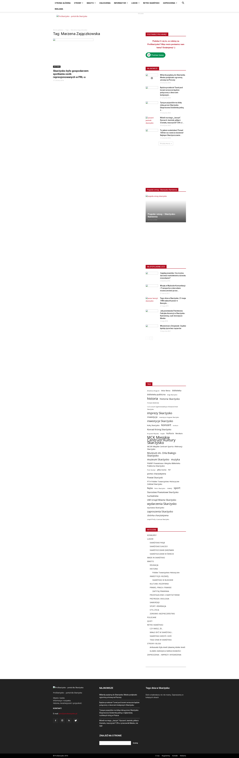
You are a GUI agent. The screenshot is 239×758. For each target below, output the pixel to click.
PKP (169, 470)
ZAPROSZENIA (169, 3)
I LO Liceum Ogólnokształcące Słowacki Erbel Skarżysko (162, 408)
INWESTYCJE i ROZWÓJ (159, 576)
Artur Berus (165, 390)
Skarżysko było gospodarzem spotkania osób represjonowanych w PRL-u (71, 74)
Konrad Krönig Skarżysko (159, 429)
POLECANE (151, 617)
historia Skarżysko (170, 398)
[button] (183, 3)
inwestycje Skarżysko (160, 421)
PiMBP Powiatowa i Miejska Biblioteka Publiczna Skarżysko (163, 464)
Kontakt (175, 756)
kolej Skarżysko (153, 425)
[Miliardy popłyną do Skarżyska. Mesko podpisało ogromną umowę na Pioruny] (152, 78)
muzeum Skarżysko (158, 459)
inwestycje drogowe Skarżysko (169, 417)
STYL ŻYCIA (154, 610)
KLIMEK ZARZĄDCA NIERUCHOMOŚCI (165, 651)
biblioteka (176, 390)
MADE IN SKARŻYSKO (156, 557)
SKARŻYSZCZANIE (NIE (159, 550)
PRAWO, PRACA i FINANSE (160, 587)
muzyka (175, 459)
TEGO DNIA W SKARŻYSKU (161, 640)
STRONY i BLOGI (154, 643)
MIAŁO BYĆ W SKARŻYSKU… (161, 632)
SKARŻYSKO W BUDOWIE (162, 580)
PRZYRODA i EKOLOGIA (159, 598)
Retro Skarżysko (159, 488)
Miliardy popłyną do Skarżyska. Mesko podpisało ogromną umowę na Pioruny (172, 77)
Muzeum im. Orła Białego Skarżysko (161, 454)
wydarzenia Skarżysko (162, 503)
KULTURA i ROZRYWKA (159, 584)
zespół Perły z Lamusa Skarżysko (158, 519)
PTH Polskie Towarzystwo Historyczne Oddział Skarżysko (163, 482)
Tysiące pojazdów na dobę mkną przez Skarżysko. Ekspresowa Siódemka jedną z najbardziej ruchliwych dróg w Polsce (119, 712)
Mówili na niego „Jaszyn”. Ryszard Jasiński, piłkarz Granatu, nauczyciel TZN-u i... (172, 120)
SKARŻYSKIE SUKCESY (159, 546)
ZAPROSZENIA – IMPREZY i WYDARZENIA (164, 655)
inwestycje (152, 417)
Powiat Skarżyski (155, 477)
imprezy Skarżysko (159, 413)
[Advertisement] (140, 20)
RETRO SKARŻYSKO (151, 3)
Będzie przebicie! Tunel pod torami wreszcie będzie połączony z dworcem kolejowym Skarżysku (119, 703)
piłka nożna (161, 470)
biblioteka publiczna (156, 394)
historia (152, 398)
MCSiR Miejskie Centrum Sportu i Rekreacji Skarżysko (164, 447)
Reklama (183, 756)
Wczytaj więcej (165, 143)
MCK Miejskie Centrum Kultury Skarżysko (161, 440)
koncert (166, 425)
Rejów (150, 488)
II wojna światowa (153, 403)
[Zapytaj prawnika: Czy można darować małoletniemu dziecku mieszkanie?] (152, 276)
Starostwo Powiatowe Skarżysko (163, 492)
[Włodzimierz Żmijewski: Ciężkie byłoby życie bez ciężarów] (152, 329)
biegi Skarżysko (172, 395)
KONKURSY (151, 535)
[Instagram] (62, 720)
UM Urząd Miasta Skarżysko (161, 500)
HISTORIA (57, 66)
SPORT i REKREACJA (158, 606)
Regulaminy (166, 756)
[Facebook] (55, 720)
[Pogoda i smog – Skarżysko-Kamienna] (166, 208)
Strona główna (58, 30)
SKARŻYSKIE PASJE (157, 542)
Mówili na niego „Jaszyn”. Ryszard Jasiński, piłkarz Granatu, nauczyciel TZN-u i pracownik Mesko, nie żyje (119, 723)
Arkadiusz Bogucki (153, 391)
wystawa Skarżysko (155, 507)
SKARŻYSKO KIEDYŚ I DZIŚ (161, 636)
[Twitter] (75, 720)
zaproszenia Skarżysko (160, 511)
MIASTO (90, 3)
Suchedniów (152, 496)
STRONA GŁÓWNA (63, 3)
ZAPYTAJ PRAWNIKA (160, 591)
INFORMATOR (120, 3)
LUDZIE (134, 3)
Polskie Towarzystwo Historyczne (165, 572)
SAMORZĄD (155, 602)
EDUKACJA (154, 565)
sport (177, 488)
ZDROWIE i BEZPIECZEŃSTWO (162, 613)
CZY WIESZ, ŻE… (156, 628)
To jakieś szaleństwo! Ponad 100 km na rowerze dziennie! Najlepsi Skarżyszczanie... (171, 132)
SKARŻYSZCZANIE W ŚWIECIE (162, 554)
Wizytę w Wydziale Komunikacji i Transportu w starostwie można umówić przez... (172, 288)
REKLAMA (59, 9)
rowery (169, 488)
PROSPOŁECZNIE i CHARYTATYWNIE (165, 595)
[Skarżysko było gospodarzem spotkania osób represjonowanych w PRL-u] (73, 53)
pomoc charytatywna (156, 473)
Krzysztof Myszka (153, 433)
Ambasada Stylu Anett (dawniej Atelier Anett (167, 647)
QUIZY (149, 621)
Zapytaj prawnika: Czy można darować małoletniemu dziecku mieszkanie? (173, 275)
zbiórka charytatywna (158, 515)
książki (162, 433)
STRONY (77, 3)
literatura (179, 433)
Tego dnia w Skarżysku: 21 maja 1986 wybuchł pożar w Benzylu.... (173, 300)
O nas (157, 756)
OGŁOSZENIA (105, 3)
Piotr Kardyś (151, 470)
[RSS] (68, 720)
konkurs (175, 425)
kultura (170, 433)
